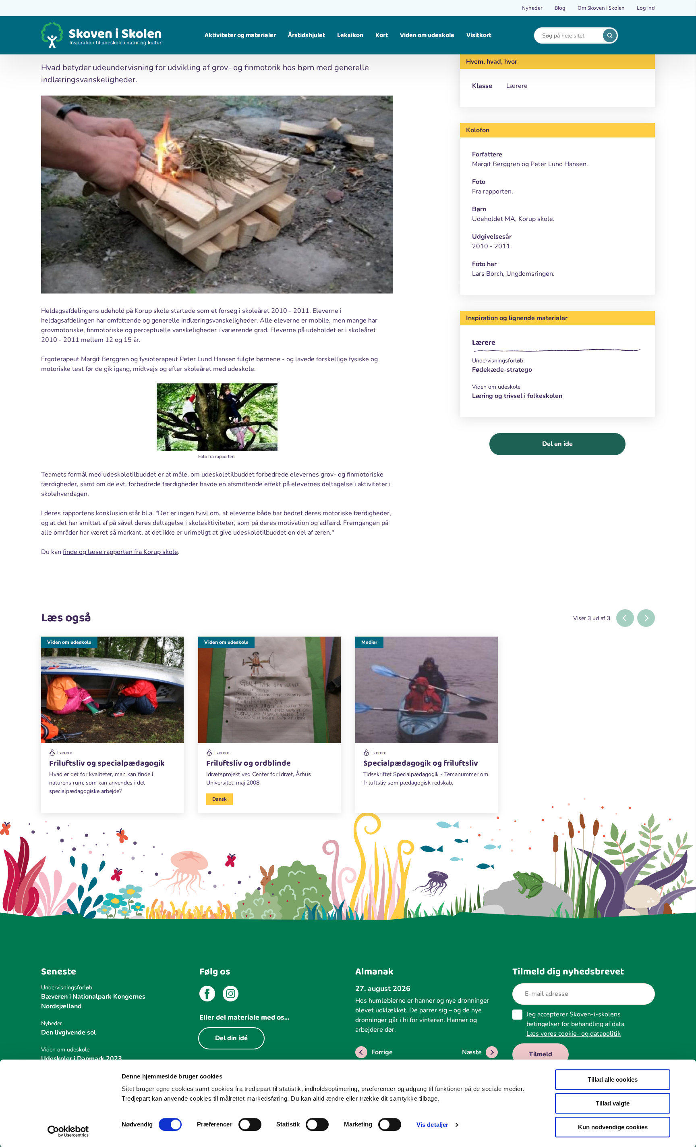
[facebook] (207, 995)
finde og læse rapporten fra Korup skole (120, 551)
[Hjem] (101, 35)
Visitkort (478, 35)
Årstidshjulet (306, 35)
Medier (369, 642)
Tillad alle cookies (613, 1079)
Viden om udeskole (427, 35)
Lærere (483, 342)
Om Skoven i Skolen (601, 8)
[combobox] (570, 36)
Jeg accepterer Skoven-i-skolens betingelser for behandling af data (575, 1024)
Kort (381, 35)
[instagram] (230, 995)
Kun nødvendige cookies (613, 1127)
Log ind (646, 8)
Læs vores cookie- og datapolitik (573, 1033)
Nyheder (532, 8)
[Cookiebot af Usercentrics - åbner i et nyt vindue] (68, 1131)
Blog (560, 8)
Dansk (219, 799)
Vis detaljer (432, 1124)
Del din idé (231, 1038)
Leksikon (350, 35)
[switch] (249, 1124)
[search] (610, 35)
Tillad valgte (613, 1103)
